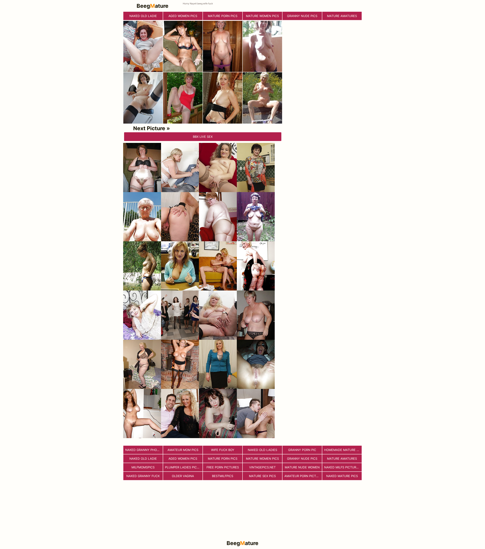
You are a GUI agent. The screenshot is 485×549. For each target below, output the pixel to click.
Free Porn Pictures (223, 467)
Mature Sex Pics (262, 476)
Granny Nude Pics (302, 16)
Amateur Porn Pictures (303, 476)
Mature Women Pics (262, 16)
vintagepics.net (262, 467)
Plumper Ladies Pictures (184, 467)
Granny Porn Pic (302, 450)
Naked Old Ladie (143, 16)
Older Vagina (183, 476)
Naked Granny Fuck (143, 476)
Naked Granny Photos (144, 450)
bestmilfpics (222, 476)
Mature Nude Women (302, 467)
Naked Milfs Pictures (342, 467)
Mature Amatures (342, 16)
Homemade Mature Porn (343, 450)
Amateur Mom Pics (182, 450)
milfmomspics (143, 467)
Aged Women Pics (182, 16)
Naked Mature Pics (342, 476)
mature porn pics (222, 16)
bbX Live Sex (203, 137)
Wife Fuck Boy (222, 450)
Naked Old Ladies (262, 450)
